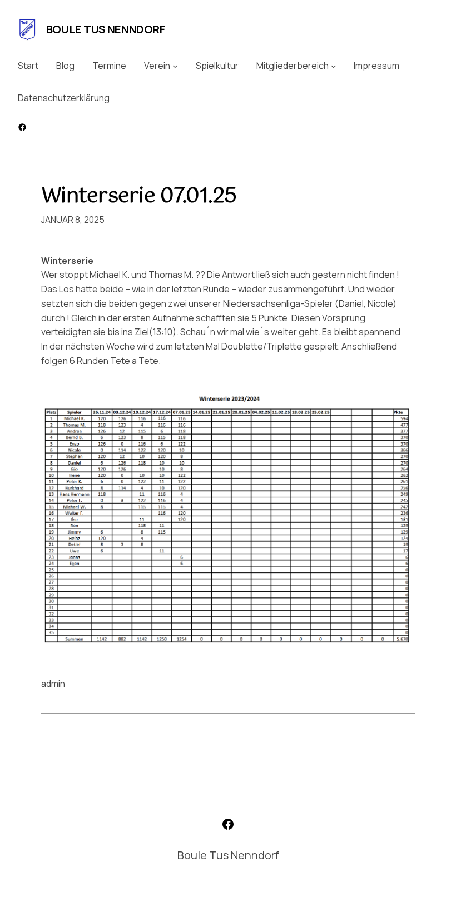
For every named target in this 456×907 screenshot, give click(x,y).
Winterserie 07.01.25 (138, 196)
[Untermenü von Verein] (175, 66)
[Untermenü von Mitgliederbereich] (333, 66)
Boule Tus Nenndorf (105, 29)
